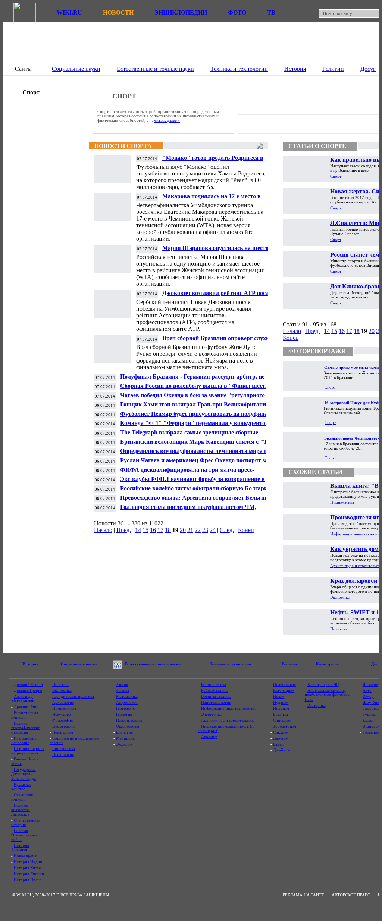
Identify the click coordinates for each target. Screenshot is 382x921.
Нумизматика (342, 502)
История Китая (27, 867)
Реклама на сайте (303, 895)
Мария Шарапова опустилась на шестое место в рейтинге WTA (216, 251)
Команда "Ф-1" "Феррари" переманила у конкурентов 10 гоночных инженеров (198, 426)
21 (190, 530)
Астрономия (127, 702)
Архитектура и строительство (228, 720)
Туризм (369, 714)
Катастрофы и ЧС (323, 684)
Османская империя (22, 796)
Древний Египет (28, 684)
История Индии (28, 862)
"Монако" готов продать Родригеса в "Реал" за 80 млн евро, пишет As (212, 161)
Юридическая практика (73, 696)
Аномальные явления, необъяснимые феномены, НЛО (328, 695)
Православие (284, 684)
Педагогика (62, 732)
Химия (122, 684)
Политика (338, 629)
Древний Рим (26, 707)
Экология (124, 744)
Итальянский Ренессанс (24, 740)
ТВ (271, 12)
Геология (124, 714)
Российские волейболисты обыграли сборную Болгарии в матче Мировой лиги (198, 491)
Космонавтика (213, 684)
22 (198, 530)
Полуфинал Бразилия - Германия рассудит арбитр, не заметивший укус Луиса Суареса (192, 379)
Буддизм (280, 714)
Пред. (123, 530)
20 (183, 530)
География (125, 708)
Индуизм (281, 708)
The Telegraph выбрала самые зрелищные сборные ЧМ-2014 (189, 435)
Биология (124, 732)
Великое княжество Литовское (20, 809)
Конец (246, 530)
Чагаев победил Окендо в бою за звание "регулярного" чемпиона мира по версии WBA (194, 398)
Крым (368, 720)
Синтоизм (282, 720)
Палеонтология (129, 720)
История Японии (29, 873)
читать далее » (167, 120)
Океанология (127, 726)
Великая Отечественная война (24, 835)
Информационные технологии (228, 708)
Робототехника (214, 690)
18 (168, 530)
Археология (63, 702)
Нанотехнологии (216, 702)
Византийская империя (24, 714)
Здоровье (371, 708)
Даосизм (280, 738)
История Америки (20, 847)
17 (160, 530)
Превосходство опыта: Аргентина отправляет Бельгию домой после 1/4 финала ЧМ (194, 500)
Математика (127, 696)
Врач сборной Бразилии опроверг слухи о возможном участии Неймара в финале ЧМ (220, 341)
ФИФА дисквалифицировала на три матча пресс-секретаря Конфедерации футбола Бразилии (187, 472)
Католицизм (283, 690)
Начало (103, 530)
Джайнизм (282, 750)
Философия (62, 720)
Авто (367, 690)
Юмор (368, 696)
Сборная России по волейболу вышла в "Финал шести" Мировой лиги (196, 389)
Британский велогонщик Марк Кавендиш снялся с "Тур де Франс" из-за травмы (200, 445)
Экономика (340, 597)
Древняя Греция (28, 690)
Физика (122, 690)
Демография (63, 726)
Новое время (25, 856)
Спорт (335, 176)
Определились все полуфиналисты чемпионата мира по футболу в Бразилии (195, 454)
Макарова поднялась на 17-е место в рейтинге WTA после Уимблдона (211, 199)
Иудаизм (280, 702)
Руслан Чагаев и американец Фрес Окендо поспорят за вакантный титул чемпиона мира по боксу (194, 463)
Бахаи (278, 744)
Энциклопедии (180, 12)
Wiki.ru (69, 12)
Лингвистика (63, 748)
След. (227, 530)
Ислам (278, 696)
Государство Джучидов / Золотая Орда (23, 774)
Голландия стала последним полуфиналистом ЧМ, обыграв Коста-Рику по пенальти (188, 510)
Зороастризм (284, 726)
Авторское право (351, 895)
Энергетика (211, 714)
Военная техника (216, 696)
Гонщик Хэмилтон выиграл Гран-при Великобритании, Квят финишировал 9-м (195, 407)
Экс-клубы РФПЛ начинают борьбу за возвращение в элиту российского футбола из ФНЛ (192, 482)
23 (205, 530)
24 (213, 530)
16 (153, 530)
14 (138, 530)
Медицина (125, 738)
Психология (63, 754)
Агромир (209, 736)
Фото (237, 12)
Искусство (61, 714)
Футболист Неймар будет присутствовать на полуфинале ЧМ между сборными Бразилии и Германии (196, 417)
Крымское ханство (21, 786)
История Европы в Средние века (27, 750)
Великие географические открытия (25, 727)
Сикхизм (280, 732)
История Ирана (27, 879)
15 (145, 530)
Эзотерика (316, 705)
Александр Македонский (23, 698)
